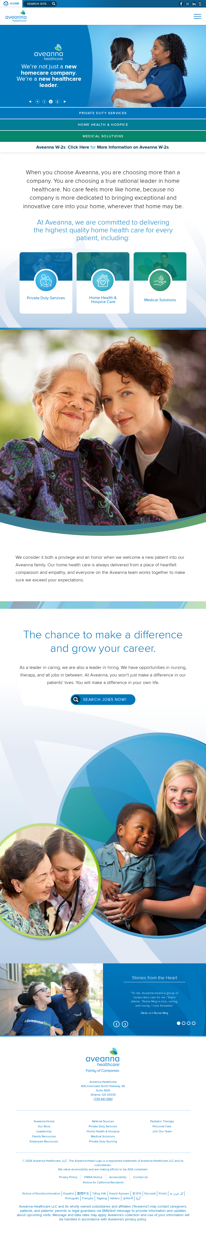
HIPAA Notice (93, 1177)
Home (15, 4)
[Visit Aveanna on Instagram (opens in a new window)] (187, 4)
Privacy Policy (68, 1177)
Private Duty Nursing (103, 1141)
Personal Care (161, 1126)
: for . (111, 148)
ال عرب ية (176, 1193)
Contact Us (140, 1177)
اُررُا (138, 1198)
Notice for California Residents (103, 1182)
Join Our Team (162, 1131)
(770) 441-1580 (103, 1099)
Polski (163, 1193)
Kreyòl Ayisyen (119, 1193)
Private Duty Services (103, 113)
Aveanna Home (44, 1121)
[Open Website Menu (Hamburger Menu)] (195, 16)
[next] (65, 102)
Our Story (44, 1126)
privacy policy (135, 1219)
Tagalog (101, 1198)
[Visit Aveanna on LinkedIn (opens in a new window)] (193, 4)
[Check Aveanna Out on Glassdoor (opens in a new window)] (200, 4)
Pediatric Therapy (162, 1121)
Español (68, 1193)
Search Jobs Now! (105, 699)
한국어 (136, 1193)
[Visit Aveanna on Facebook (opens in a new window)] (181, 4)
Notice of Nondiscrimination (41, 1193)
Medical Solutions (103, 136)
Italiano (115, 1198)
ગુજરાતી (128, 1198)
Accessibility (117, 1177)
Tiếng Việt (99, 1193)
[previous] (30, 102)
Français (87, 1198)
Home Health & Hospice (103, 124)
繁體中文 (83, 1193)
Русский (150, 1193)
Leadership (44, 1131)
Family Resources (44, 1136)
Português (72, 1198)
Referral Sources (103, 1121)
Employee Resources (44, 1141)
